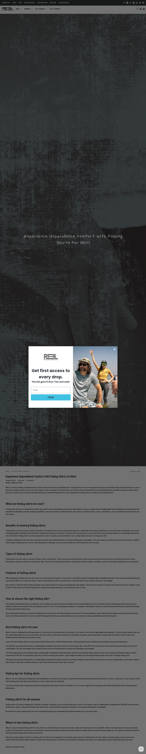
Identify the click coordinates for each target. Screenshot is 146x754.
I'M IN (51, 397)
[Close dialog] (114, 349)
